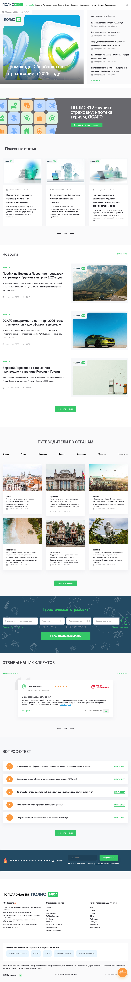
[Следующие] (72, 233)
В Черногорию (95, 928)
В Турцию (93, 910)
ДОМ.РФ (49, 922)
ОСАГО (47, 953)
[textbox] (20, 621)
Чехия (23, 454)
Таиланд (102, 454)
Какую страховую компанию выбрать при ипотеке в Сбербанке (22, 908)
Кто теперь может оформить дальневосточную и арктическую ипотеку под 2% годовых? (54, 766)
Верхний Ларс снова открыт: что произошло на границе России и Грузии (31, 369)
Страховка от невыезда (86, 953)
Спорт (67, 5)
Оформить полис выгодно (86, 125)
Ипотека (36, 953)
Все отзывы (122, 674)
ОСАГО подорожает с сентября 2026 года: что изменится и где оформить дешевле (33, 322)
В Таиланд (93, 913)
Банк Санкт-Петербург (54, 925)
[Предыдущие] (59, 233)
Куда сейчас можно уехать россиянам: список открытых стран (19, 921)
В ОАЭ (92, 907)
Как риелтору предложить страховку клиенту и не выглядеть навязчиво (19, 198)
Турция (62, 454)
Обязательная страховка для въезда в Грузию (20, 925)
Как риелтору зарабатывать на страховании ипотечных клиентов (65, 198)
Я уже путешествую (76, 627)
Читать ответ (119, 766)
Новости (38, 5)
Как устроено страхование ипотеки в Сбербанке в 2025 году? (42, 818)
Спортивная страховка (64, 953)
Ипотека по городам (53, 930)
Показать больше (65, 409)
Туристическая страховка (17, 953)
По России (94, 919)
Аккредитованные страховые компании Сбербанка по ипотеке (21, 916)
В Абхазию (94, 925)
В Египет (93, 916)
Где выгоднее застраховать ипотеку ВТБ (17, 912)
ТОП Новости (8, 903)
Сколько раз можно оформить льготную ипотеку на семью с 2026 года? (47, 779)
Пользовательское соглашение (65, 975)
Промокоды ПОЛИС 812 (11, 928)
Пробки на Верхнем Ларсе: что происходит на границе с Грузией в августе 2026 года (34, 275)
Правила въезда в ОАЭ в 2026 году (105, 32)
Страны (6, 454)
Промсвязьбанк (52, 928)
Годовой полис (47, 627)
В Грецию (93, 922)
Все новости (95, 80)
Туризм (61, 5)
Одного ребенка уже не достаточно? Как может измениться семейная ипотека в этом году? (55, 792)
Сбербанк (49, 907)
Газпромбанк (51, 913)
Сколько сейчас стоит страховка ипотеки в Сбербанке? (40, 805)
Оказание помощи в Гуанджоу (36, 697)
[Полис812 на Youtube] (19, 975)
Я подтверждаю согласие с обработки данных (95, 863)
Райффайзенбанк (52, 916)
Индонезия (81, 454)
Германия (43, 454)
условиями (98, 863)
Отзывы (101, 5)
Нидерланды (123, 454)
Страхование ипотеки (88, 5)
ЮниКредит (50, 919)
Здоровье (74, 5)
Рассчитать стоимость (65, 636)
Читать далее (65, 705)
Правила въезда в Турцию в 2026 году (107, 23)
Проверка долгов (111, 5)
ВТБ (47, 910)
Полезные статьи (50, 5)
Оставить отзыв (11, 674)
